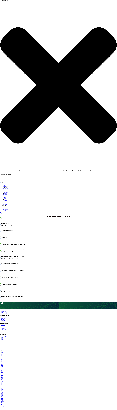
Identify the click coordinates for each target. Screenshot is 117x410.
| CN (0, 212)
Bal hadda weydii (4, 210)
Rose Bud (5, 198)
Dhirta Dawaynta (3, 320)
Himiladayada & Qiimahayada (6, 185)
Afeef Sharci (2, 343)
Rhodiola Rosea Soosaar (6, 193)
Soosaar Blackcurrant (6, 192)
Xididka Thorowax (6, 199)
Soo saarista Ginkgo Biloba (6, 191)
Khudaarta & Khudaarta (5, 194)
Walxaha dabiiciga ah (5, 195)
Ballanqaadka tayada (5, 204)
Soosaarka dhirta (4, 189)
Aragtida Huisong (4, 206)
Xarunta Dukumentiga (3, 329)
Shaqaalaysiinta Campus (3, 332)
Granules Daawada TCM (5, 188)
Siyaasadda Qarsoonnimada (4, 342)
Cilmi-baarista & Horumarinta (4, 324)
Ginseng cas (5, 197)
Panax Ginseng (5, 196)
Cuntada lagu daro (3, 319)
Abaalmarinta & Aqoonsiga (5, 186)
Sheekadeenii (4, 184)
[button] (58, 85)
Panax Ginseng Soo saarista (6, 190)
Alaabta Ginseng (4, 201)
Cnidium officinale (5, 200)
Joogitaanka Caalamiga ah (3, 336)
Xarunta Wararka (3, 328)
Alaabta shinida (2, 321)
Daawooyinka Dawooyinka (4, 316)
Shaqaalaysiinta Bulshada (5, 209)
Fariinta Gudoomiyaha (3, 311)
